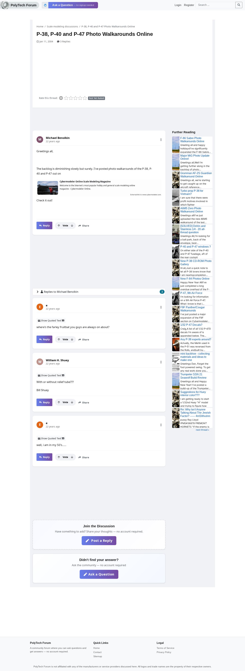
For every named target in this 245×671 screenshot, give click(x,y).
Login (178, 5)
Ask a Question (101, 574)
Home (39, 26)
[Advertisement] (124, 68)
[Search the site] (238, 5)
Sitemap (97, 656)
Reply (46, 225)
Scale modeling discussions (62, 26)
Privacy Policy (164, 652)
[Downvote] (72, 225)
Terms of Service (165, 648)
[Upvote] (58, 225)
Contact (97, 652)
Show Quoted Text (51, 320)
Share (85, 225)
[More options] (161, 140)
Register (189, 5)
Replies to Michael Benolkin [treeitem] (103, 292)
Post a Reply (101, 540)
